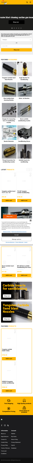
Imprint (25, 242)
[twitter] (8, 425)
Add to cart (9, 200)
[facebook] (1, 425)
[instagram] (5, 425)
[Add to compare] (15, 175)
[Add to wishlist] (15, 173)
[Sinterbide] (4, 2)
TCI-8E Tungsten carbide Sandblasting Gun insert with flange (23, 192)
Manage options (16, 239)
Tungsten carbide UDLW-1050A (7, 350)
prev (27, 169)
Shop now (16, 22)
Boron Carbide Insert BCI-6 (8, 266)
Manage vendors (7, 231)
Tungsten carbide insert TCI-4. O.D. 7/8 (8, 192)
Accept (16, 235)
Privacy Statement (19, 242)
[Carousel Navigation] (29, 169)
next (30, 169)
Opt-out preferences (10, 242)
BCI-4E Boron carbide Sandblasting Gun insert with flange (24, 267)
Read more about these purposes (18, 231)
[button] (30, 220)
